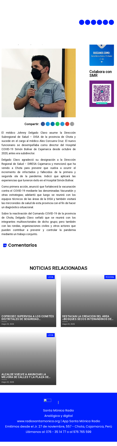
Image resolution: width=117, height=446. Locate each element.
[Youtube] (105, 22)
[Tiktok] (111, 22)
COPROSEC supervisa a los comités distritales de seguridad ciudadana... (28, 319)
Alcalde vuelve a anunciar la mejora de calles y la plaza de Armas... (25, 377)
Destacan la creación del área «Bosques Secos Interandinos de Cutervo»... (87, 319)
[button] (65, 22)
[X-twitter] (99, 22)
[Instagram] (93, 22)
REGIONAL (110, 277)
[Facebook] (81, 22)
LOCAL (50, 277)
